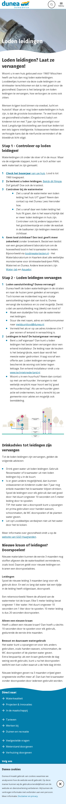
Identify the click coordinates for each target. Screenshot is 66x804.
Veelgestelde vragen (17, 740)
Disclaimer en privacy (28, 796)
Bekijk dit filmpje (52, 181)
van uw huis (38, 173)
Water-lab (11, 269)
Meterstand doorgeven (19, 746)
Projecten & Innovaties (19, 704)
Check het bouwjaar (18, 173)
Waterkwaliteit (14, 698)
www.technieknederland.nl (25, 372)
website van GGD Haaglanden (19, 537)
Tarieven (11, 719)
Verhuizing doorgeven (19, 752)
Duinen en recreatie (17, 731)
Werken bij (12, 725)
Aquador (26, 269)
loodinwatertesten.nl (37, 253)
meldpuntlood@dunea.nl (30, 324)
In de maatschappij (17, 710)
